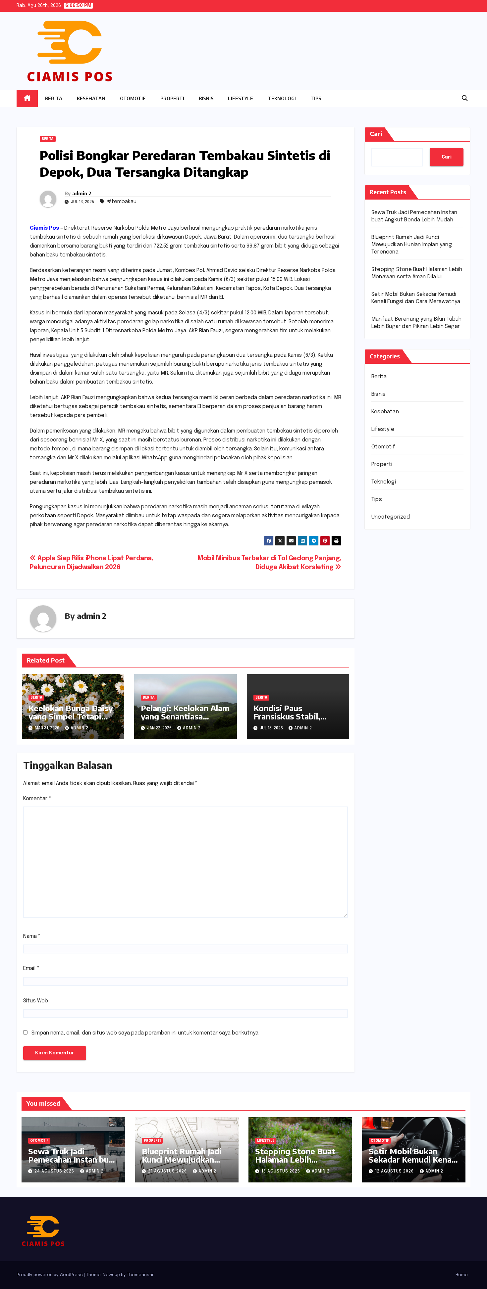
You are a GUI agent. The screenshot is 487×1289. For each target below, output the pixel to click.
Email (31, 968)
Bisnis (206, 98)
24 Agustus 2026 (55, 1172)
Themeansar (140, 1275)
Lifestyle (240, 98)
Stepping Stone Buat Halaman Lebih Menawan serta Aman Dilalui (296, 1163)
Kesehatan (91, 98)
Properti (172, 98)
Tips (315, 98)
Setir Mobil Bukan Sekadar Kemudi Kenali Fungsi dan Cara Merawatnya (412, 1163)
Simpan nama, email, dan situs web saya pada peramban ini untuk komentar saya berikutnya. (145, 1033)
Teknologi (282, 98)
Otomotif (133, 98)
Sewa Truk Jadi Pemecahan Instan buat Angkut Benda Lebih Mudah (72, 1163)
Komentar (37, 799)
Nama (32, 936)
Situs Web (35, 1001)
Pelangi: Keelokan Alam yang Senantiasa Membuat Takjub (185, 716)
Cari (376, 134)
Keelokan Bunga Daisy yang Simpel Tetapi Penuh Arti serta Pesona (70, 720)
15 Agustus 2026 (281, 1172)
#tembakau (121, 202)
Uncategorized (390, 517)
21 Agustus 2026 (168, 1172)
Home (462, 1275)
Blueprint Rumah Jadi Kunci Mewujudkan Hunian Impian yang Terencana (411, 245)
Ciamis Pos (44, 228)
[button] (465, 99)
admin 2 (81, 193)
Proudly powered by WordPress (50, 1275)
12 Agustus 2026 (395, 1172)
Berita (53, 98)
